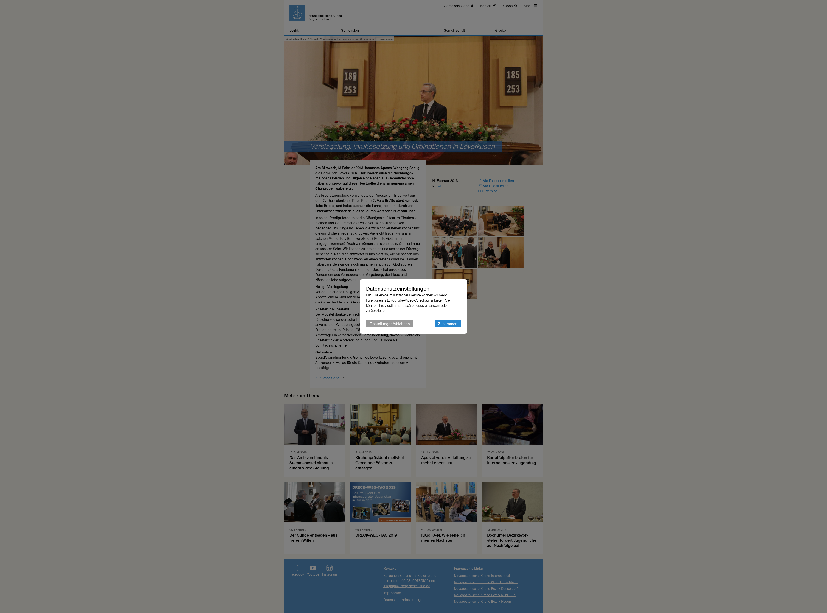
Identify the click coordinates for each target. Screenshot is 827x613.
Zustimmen (447, 323)
